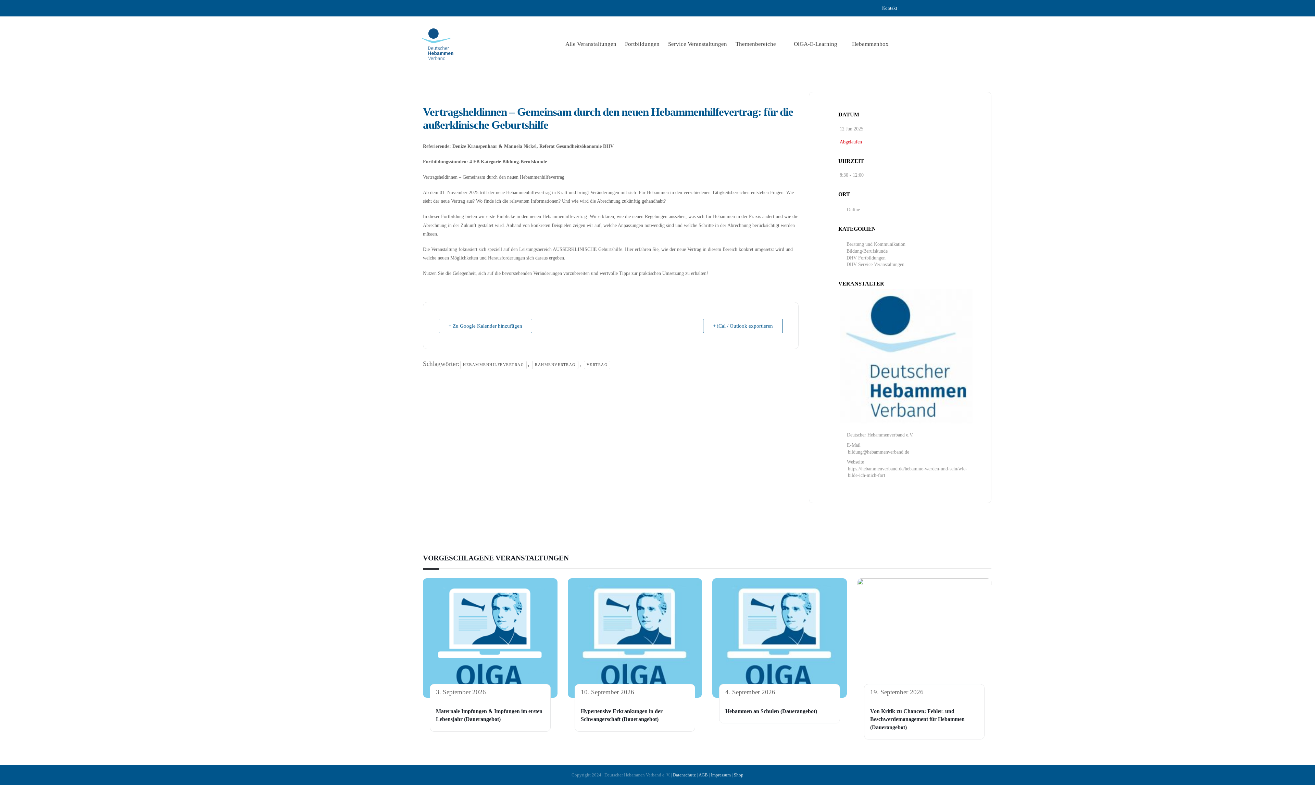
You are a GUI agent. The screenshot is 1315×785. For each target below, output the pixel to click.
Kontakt (889, 8)
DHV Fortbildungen (866, 258)
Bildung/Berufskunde (867, 251)
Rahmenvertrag (555, 365)
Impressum (721, 774)
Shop (738, 774)
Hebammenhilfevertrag (493, 365)
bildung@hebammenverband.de (878, 452)
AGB (703, 774)
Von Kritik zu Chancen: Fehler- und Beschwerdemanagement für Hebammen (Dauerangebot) (917, 719)
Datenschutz (684, 774)
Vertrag (597, 365)
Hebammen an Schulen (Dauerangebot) (771, 711)
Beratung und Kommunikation (876, 244)
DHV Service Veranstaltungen (875, 264)
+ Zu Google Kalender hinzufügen (485, 326)
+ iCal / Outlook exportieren (743, 326)
